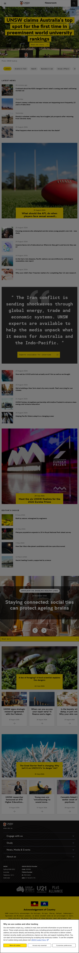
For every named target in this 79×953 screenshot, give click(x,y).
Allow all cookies (15, 945)
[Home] (25, 3)
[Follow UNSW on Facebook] (60, 12)
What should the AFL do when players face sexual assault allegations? (39, 215)
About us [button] (11, 856)
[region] (39, 936)
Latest (7, 69)
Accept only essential (39, 945)
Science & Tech (20, 69)
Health (33, 69)
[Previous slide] (35, 630)
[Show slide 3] (42, 623)
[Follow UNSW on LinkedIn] (51, 12)
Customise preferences (64, 945)
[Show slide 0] (27, 623)
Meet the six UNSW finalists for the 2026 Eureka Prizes (39, 500)
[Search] (74, 3)
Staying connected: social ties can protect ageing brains (39, 605)
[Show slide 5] (52, 623)
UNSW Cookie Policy (40, 940)
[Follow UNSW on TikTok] (68, 12)
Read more (6, 639)
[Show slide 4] (47, 623)
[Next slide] (44, 630)
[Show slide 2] (37, 623)
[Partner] (50, 3)
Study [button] (10, 843)
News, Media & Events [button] (18, 849)
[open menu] (5, 3)
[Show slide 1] (32, 623)
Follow (72, 9)
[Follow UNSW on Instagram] (56, 12)
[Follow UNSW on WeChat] (64, 12)
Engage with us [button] (15, 836)
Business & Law (47, 69)
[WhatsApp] (73, 12)
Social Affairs (63, 69)
